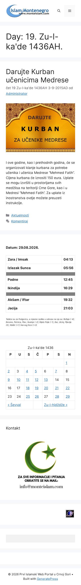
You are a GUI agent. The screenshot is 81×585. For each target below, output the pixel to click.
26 (37, 396)
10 (18, 380)
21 (57, 388)
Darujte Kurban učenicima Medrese (37, 75)
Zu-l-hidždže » (55, 405)
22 (68, 388)
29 (68, 396)
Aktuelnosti (20, 215)
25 (28, 396)
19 (37, 388)
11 (27, 380)
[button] (58, 11)
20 (46, 388)
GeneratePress (47, 579)
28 (57, 396)
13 (46, 380)
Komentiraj (19, 221)
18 (27, 388)
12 (36, 380)
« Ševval (14, 405)
